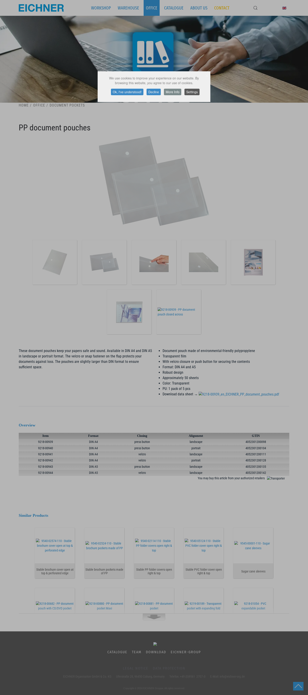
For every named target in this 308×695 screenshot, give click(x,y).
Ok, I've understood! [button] (127, 92)
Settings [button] (192, 92)
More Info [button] (172, 92)
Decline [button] (153, 92)
